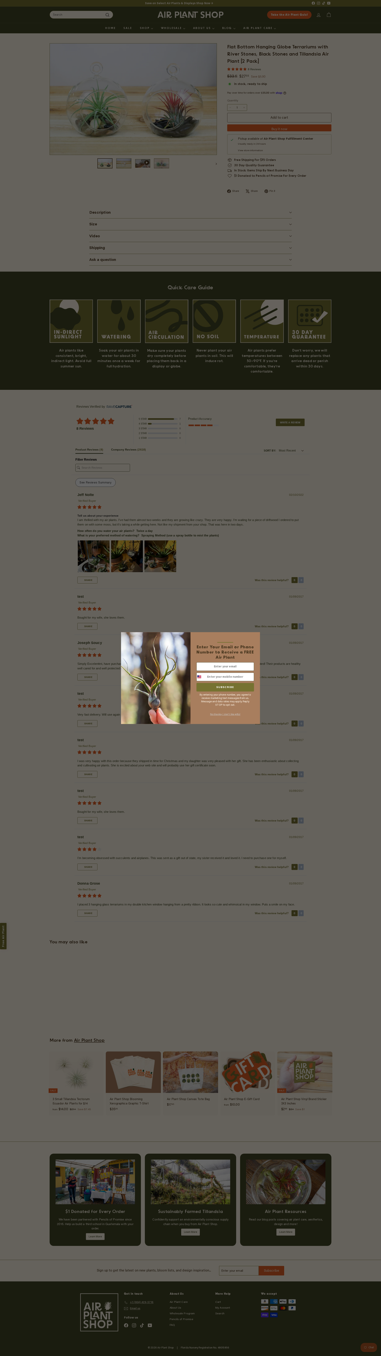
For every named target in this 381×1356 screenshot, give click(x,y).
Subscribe (225, 687)
